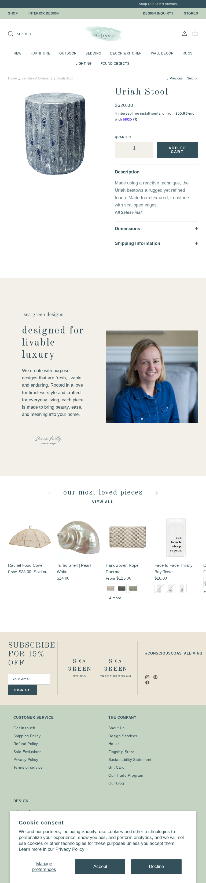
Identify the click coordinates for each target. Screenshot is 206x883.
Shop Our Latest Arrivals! (155, 4)
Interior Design (43, 13)
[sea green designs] (103, 33)
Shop (13, 13)
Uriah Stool (65, 78)
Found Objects (115, 64)
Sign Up (22, 690)
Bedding (93, 53)
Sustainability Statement (129, 759)
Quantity (123, 137)
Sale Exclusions (27, 752)
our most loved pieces (104, 492)
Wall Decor (162, 53)
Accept (100, 866)
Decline (156, 866)
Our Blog (116, 783)
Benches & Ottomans (36, 78)
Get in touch (24, 728)
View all (103, 502)
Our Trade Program (125, 775)
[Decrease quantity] (121, 148)
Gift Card (116, 767)
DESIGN (20, 801)
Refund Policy (25, 744)
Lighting (83, 64)
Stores (191, 13)
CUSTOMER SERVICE (33, 717)
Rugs (188, 53)
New (17, 53)
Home (12, 78)
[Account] (184, 33)
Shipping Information (137, 243)
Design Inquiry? (158, 13)
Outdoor (67, 53)
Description (127, 172)
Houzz (114, 744)
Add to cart (177, 150)
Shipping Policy (27, 736)
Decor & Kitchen (126, 53)
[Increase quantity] (147, 148)
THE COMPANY (122, 717)
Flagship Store (121, 752)
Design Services (122, 736)
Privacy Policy (70, 849)
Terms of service (28, 767)
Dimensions (127, 228)
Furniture (40, 53)
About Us (116, 728)
